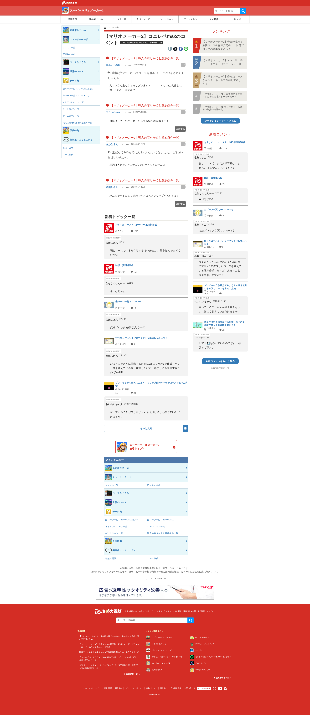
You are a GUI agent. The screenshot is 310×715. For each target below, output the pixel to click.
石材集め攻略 (69, 54)
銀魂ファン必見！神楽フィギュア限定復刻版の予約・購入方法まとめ (109, 652)
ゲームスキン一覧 (71, 116)
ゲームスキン (190, 19)
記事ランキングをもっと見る (220, 120)
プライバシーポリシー (134, 688)
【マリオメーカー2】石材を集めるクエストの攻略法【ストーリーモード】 (222, 95)
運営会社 (163, 688)
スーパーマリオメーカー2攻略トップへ (144, 447)
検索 (243, 11)
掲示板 (237, 19)
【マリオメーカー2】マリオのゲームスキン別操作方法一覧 (222, 108)
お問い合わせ (189, 688)
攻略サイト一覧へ (223, 678)
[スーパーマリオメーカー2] (69, 3)
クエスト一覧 (119, 19)
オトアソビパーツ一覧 (73, 102)
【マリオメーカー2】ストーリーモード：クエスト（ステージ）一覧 (222, 62)
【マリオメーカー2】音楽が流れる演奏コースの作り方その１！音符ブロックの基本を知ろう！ (223, 45)
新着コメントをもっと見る (220, 361)
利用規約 (118, 688)
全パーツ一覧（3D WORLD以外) (78, 89)
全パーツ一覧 (143, 19)
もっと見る (146, 428)
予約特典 (213, 19)
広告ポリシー (151, 688)
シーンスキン (167, 19)
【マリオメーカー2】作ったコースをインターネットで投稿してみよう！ (222, 80)
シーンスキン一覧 (71, 109)
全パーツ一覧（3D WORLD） (76, 95)
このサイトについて (91, 688)
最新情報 (72, 19)
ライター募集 (205, 688)
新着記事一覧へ (132, 674)
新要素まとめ (96, 19)
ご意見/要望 (107, 688)
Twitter (214, 688)
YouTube (220, 688)
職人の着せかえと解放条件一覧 (77, 122)
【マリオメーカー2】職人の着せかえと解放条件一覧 (144, 58)
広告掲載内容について (220, 368)
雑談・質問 (68, 148)
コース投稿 (68, 154)
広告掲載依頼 (175, 688)
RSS (225, 688)
